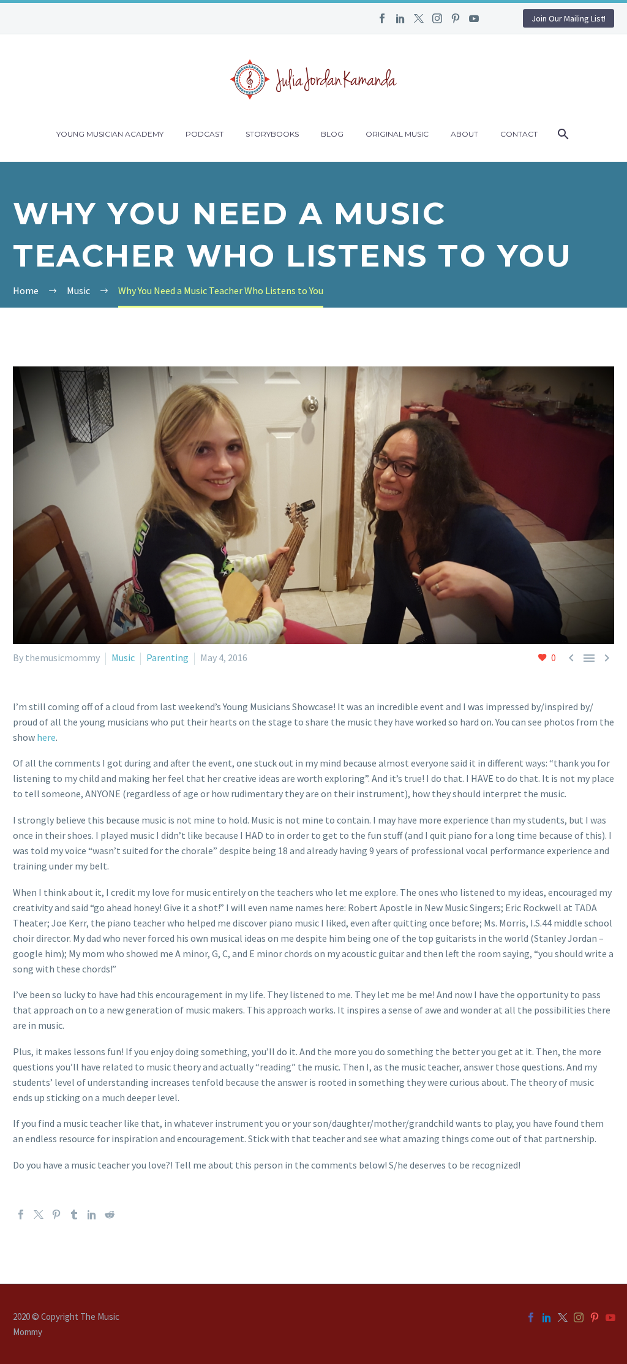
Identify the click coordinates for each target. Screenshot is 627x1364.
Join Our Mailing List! (568, 18)
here (46, 737)
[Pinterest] (455, 18)
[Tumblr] (74, 1214)
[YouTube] (474, 18)
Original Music (397, 133)
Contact (519, 133)
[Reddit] (110, 1214)
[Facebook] (382, 18)
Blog (332, 133)
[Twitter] (419, 18)
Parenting (167, 657)
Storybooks (272, 133)
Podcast (204, 133)
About (464, 133)
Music (123, 657)
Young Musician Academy (109, 133)
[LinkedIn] (400, 18)
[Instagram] (437, 18)
